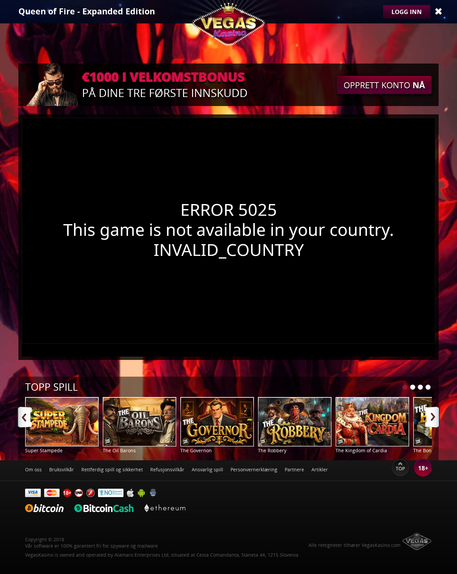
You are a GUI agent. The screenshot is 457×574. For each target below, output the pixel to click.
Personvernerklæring (254, 469)
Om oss (33, 469)
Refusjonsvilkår (167, 469)
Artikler (319, 469)
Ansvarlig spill (207, 469)
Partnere (294, 469)
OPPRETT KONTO (384, 85)
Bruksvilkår (61, 469)
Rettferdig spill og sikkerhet (112, 469)
